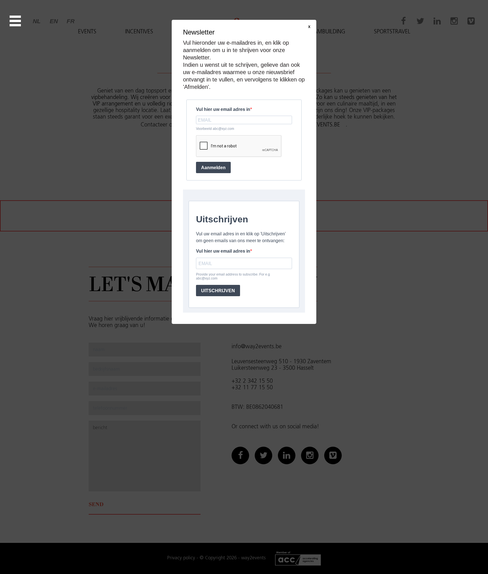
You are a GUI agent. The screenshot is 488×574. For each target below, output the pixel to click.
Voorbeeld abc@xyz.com (215, 129)
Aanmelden (213, 167)
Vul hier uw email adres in (223, 109)
